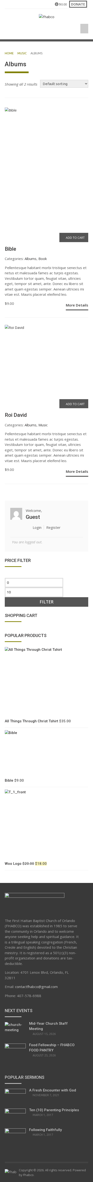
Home (9, 53)
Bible (10, 249)
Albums (30, 258)
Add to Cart (75, 238)
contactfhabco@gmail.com (36, 986)
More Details (77, 305)
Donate (78, 4)
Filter (46, 602)
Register (53, 527)
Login (37, 527)
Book (42, 258)
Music (22, 53)
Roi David (16, 415)
